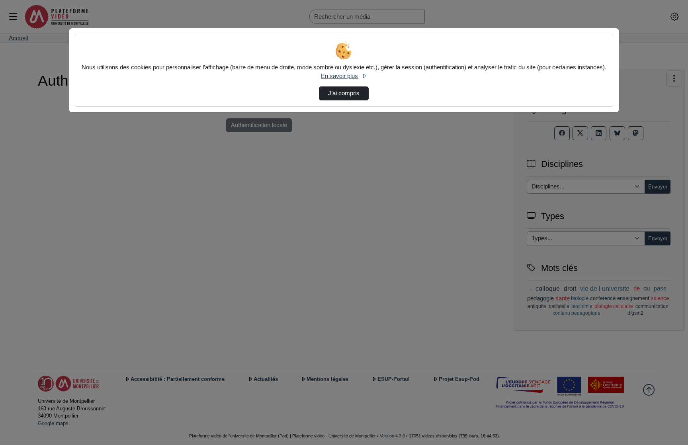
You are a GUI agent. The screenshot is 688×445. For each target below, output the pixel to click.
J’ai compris (344, 93)
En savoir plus (339, 76)
